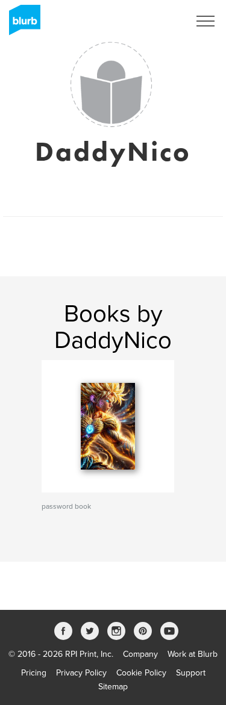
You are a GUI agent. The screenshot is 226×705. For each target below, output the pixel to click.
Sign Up (158, 21)
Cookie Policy (141, 673)
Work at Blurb (193, 654)
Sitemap (113, 687)
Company (140, 654)
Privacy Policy (81, 673)
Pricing (33, 673)
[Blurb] (21, 24)
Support (191, 673)
